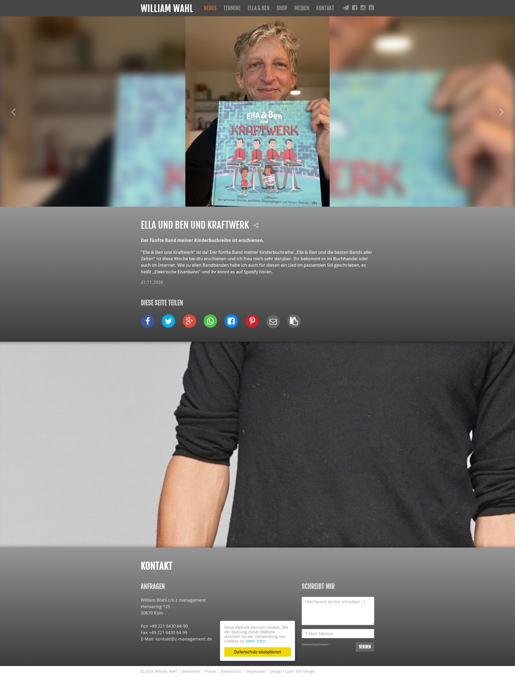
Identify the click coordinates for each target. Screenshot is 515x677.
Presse (210, 671)
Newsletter (191, 671)
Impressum (256, 671)
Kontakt (325, 8)
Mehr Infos (256, 640)
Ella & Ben (259, 8)
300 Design (305, 671)
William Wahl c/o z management (173, 600)
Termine (232, 8)
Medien (301, 8)
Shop (282, 8)
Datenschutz (231, 671)
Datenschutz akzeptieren (257, 652)
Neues (210, 8)
